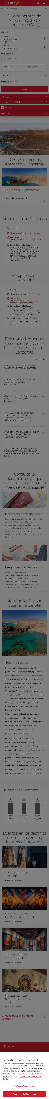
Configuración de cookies (24, 1086)
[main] (24, 1075)
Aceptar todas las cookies (24, 1094)
